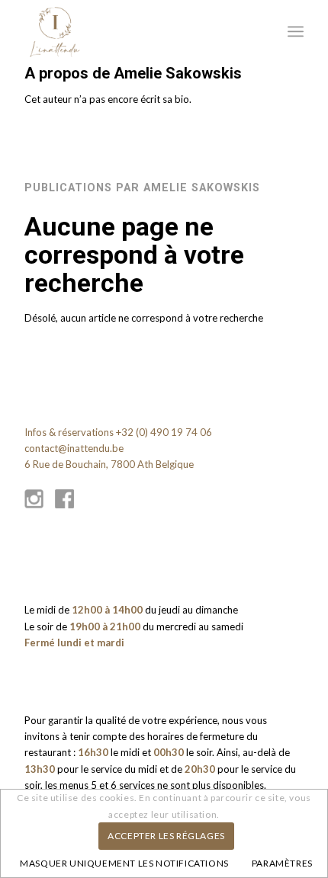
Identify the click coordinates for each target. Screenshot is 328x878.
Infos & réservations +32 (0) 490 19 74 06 (118, 432)
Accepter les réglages (166, 835)
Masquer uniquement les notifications (124, 863)
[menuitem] (296, 31)
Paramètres (282, 863)
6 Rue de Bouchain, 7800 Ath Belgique (109, 464)
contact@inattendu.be (74, 448)
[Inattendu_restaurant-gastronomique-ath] (135, 31)
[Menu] (296, 31)
